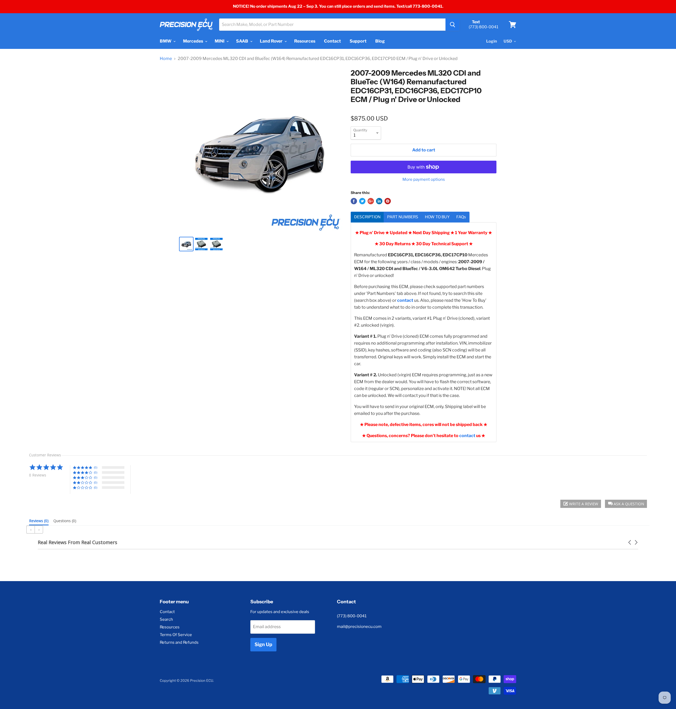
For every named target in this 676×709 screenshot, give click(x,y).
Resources (304, 41)
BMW (166, 41)
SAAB (242, 41)
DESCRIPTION (367, 217)
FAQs (461, 217)
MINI (220, 41)
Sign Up (263, 644)
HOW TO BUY (437, 217)
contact (467, 435)
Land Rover (271, 41)
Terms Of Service (176, 634)
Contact (332, 41)
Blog (380, 41)
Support (358, 41)
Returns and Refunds (179, 642)
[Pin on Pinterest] (387, 201)
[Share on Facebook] (354, 201)
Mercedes (193, 41)
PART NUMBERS (402, 217)
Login (491, 41)
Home (166, 58)
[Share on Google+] (371, 201)
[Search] (452, 24)
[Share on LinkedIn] (379, 201)
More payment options (423, 179)
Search (166, 619)
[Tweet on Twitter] (362, 201)
